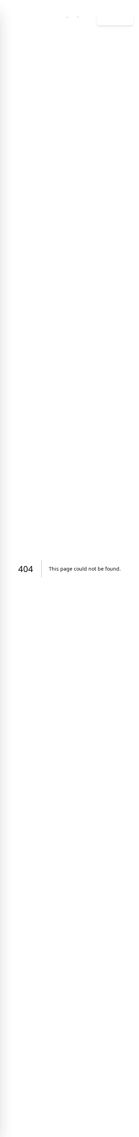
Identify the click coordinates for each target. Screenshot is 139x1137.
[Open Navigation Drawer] (10, 18)
